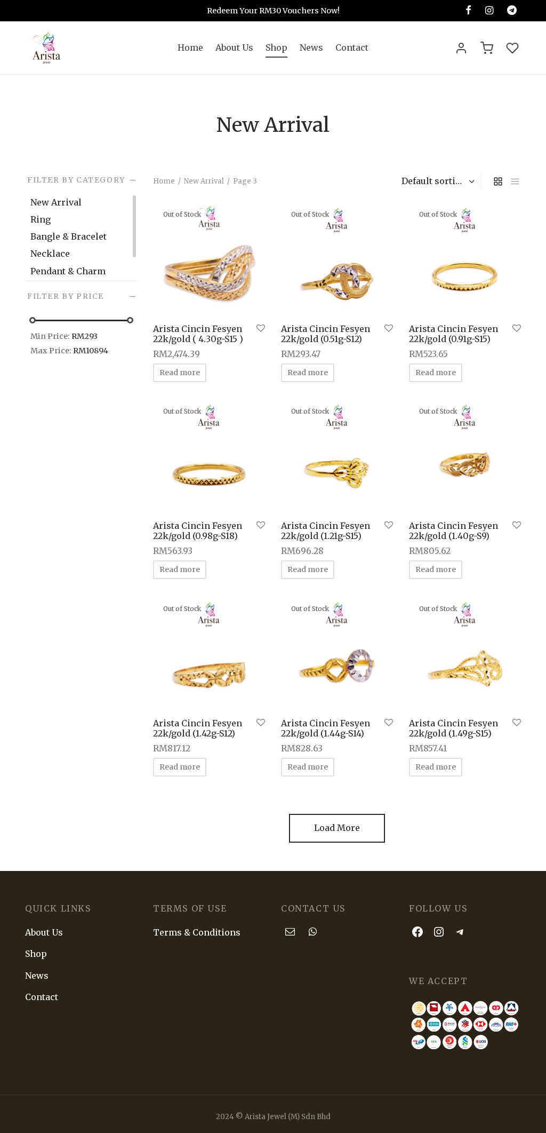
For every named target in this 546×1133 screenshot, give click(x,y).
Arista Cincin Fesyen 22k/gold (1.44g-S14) (325, 728)
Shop (276, 47)
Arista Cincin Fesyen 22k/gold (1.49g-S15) (453, 728)
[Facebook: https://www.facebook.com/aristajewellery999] (417, 931)
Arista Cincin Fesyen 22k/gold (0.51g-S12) (325, 333)
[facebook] (468, 10)
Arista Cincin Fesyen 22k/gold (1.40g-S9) (453, 530)
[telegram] (512, 10)
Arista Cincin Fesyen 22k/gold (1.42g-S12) (197, 728)
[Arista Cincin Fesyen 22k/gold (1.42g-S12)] (209, 654)
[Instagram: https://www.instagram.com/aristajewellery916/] (438, 931)
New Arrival (204, 181)
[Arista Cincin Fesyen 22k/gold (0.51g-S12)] (337, 259)
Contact (351, 47)
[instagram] (489, 10)
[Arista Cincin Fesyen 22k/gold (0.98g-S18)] (209, 456)
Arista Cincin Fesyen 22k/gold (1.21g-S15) (325, 530)
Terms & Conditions (196, 932)
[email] (290, 932)
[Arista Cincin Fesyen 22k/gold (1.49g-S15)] (465, 654)
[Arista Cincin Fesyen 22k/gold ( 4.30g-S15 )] (209, 259)
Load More (337, 827)
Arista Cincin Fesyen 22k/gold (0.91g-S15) (453, 333)
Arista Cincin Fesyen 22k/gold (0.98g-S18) (197, 530)
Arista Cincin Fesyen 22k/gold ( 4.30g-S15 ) (198, 333)
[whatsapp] (312, 932)
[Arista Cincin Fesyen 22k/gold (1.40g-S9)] (465, 456)
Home (190, 47)
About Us (234, 47)
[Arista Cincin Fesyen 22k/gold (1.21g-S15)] (337, 456)
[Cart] (486, 48)
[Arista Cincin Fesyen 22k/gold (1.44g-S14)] (337, 654)
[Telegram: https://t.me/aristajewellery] (460, 931)
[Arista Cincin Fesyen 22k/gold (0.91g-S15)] (465, 259)
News (311, 47)
